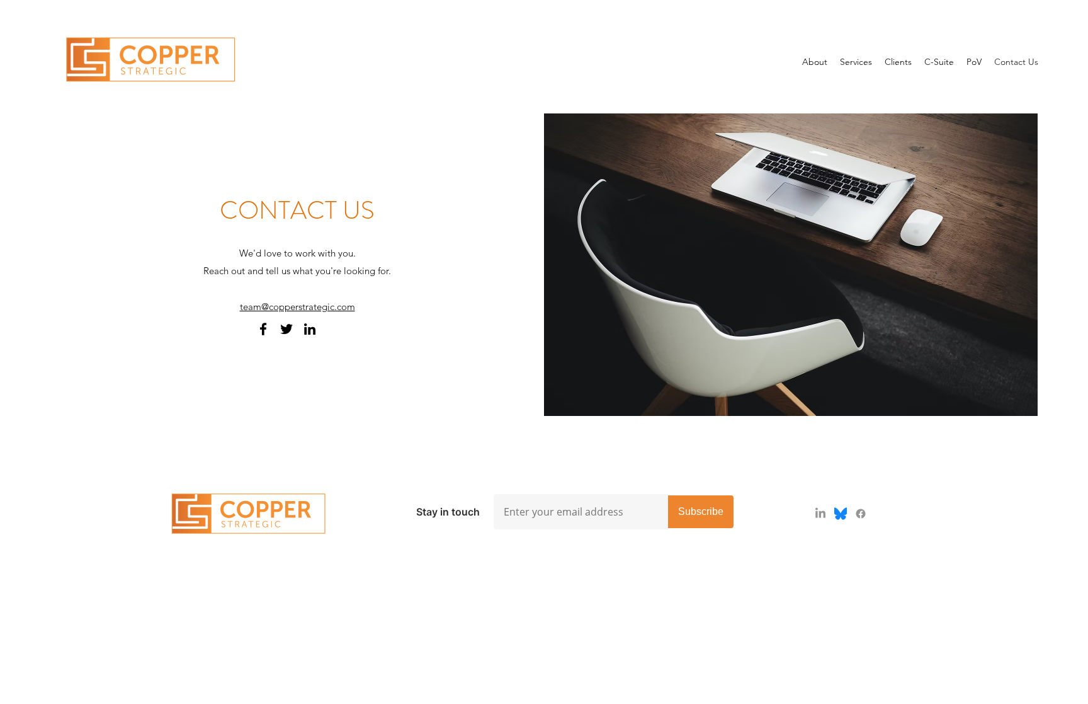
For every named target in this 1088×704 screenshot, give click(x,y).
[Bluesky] (840, 513)
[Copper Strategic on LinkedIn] (310, 329)
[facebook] (263, 329)
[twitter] (286, 329)
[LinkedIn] (820, 513)
